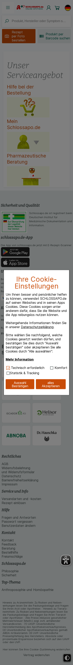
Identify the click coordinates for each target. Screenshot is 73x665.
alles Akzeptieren (51, 384)
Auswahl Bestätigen (20, 384)
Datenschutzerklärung (37, 327)
